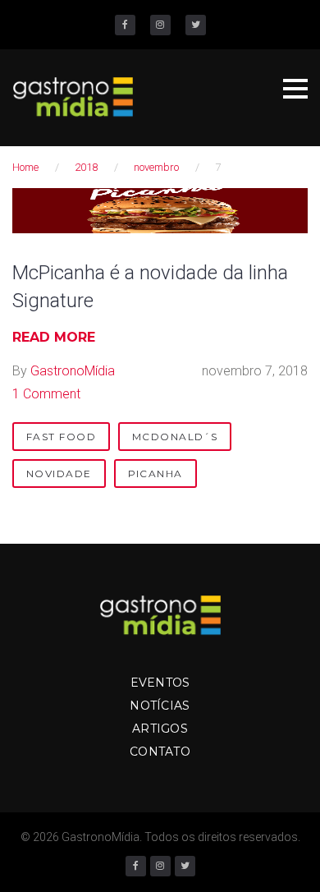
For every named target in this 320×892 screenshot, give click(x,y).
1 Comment (46, 394)
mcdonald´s (174, 436)
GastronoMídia (72, 371)
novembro (156, 167)
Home (25, 167)
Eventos (160, 682)
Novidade (59, 473)
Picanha (155, 473)
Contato (160, 751)
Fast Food (61, 436)
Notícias (160, 705)
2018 (86, 167)
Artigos (160, 728)
